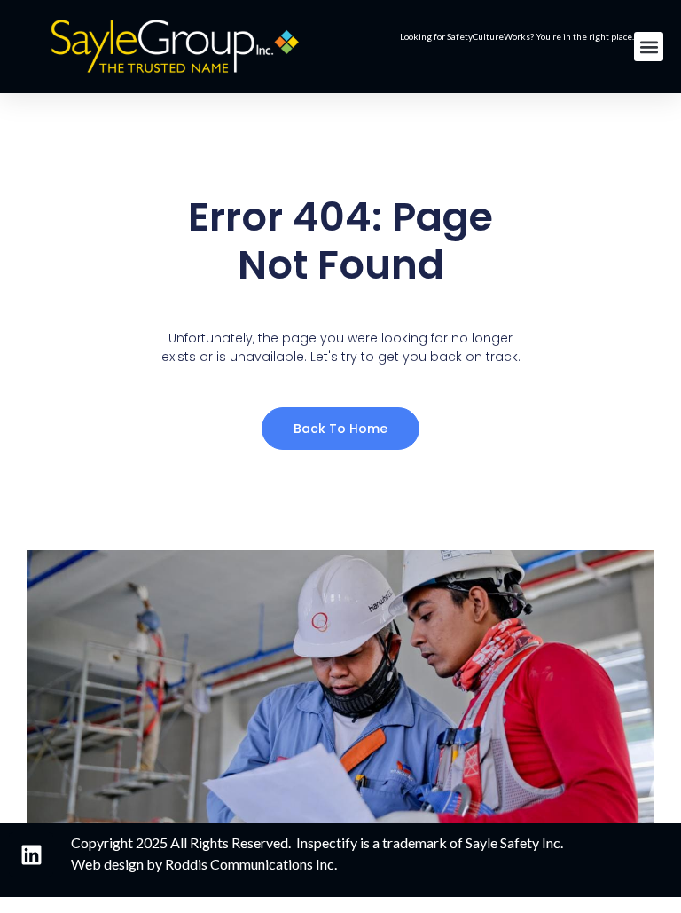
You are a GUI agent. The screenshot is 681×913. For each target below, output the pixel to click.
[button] (648, 46)
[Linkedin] (31, 854)
